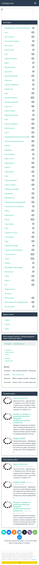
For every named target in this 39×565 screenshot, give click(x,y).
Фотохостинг (19, 272)
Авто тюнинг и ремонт (19, 41)
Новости (19, 167)
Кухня (19, 132)
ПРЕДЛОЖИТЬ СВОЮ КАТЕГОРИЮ (19, 28)
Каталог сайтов (19, 111)
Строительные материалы (19, 250)
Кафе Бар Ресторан (19, 115)
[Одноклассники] (14, 532)
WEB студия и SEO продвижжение (19, 302)
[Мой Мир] (19, 537)
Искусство (19, 106)
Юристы (19, 280)
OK (19, 562)
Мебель (19, 145)
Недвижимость (19, 163)
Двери (19, 63)
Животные (19, 80)
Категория (8, 344)
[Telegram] (19, 532)
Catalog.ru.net (8, 3)
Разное (19, 219)
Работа (19, 211)
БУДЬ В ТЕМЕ (19, 438)
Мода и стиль (19, 158)
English (7, 320)
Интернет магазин (19, 98)
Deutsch (7, 324)
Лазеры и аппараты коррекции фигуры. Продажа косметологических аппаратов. (22, 507)
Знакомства (19, 89)
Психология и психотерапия (19, 206)
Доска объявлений (19, 76)
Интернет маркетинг (19, 102)
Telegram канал (10, 289)
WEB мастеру (19, 298)
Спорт (19, 241)
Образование (19, 172)
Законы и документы (19, 84)
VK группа (8, 293)
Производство (19, 198)
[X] (24, 532)
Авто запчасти (19, 37)
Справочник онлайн (19, 246)
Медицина (19, 150)
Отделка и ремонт (19, 180)
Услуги (19, 259)
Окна (19, 176)
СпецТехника (19, 237)
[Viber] (29, 532)
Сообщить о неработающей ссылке (9, 352)
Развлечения (19, 215)
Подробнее (34, 559)
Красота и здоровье (19, 124)
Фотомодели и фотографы (19, 267)
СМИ (19, 228)
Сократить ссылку (19, 232)
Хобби (19, 276)
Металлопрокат (19, 154)
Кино (19, 119)
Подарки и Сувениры (19, 189)
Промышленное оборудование (19, 202)
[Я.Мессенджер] (3, 532)
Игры (19, 93)
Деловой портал (19, 67)
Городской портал (19, 58)
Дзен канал (19, 71)
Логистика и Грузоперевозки (19, 141)
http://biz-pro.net (18, 374)
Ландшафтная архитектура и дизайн (19, 137)
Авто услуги (19, 45)
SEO (19, 285)
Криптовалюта (19, 128)
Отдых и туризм (19, 185)
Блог (19, 54)
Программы (19, 193)
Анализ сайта (19, 50)
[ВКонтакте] (8, 532)
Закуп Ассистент (20, 398)
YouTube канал (19, 306)
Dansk (7, 329)
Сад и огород (19, 224)
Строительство (19, 254)
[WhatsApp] (34, 532)
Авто (19, 32)
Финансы (19, 263)
